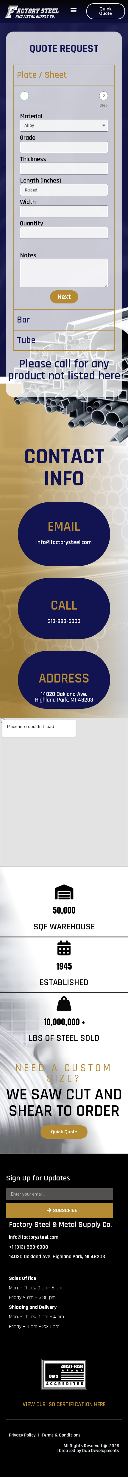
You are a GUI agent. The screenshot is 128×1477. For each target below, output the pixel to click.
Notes (28, 255)
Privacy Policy (22, 1435)
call (62, 364)
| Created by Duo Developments (88, 1451)
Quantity (31, 223)
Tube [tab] (26, 340)
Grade (27, 138)
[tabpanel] (64, 197)
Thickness (33, 159)
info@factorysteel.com (64, 542)
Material (31, 116)
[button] (74, 10)
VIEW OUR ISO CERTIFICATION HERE (64, 1404)
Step (103, 105)
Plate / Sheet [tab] (42, 75)
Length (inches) (40, 180)
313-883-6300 (64, 621)
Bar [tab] (23, 320)
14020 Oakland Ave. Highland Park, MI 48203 (64, 697)
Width (28, 202)
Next (64, 296)
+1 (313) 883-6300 (28, 1247)
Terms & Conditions (60, 1435)
